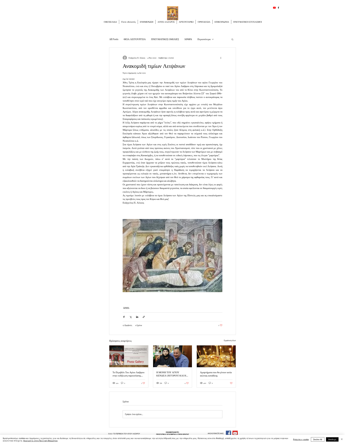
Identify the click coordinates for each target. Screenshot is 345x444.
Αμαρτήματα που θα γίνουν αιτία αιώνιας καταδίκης (216, 374)
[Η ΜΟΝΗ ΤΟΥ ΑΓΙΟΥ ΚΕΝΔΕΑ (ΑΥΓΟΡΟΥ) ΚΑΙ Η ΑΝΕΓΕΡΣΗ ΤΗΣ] (172, 356)
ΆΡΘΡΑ (188, 39)
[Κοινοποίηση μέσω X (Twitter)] (130, 317)
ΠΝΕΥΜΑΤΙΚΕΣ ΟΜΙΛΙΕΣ (165, 39)
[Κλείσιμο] (341, 439)
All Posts (113, 39)
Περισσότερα (204, 39)
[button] (146, 22)
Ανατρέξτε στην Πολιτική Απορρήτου (40, 440)
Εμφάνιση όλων (230, 340)
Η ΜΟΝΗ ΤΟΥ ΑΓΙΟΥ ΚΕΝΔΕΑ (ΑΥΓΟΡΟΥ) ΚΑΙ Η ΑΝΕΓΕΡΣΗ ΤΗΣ (171, 374)
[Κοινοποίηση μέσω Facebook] (124, 317)
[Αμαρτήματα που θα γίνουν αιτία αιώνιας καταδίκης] (216, 356)
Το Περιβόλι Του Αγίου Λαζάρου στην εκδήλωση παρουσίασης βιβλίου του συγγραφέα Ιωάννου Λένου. (128, 374)
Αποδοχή (332, 439)
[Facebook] (278, 7)
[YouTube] (274, 7)
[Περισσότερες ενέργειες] (220, 57)
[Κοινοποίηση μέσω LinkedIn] (137, 317)
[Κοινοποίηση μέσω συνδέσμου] (143, 317)
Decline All (317, 439)
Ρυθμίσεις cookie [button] (301, 439)
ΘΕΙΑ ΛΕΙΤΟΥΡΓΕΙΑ (135, 39)
